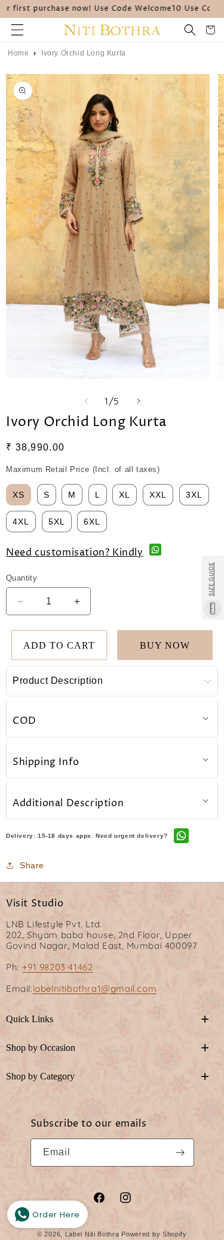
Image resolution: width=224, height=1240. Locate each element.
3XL (194, 494)
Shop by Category (107, 1076)
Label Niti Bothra (92, 1234)
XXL (158, 494)
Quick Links (107, 1019)
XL (124, 494)
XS (18, 494)
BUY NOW (165, 645)
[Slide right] (138, 401)
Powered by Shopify (154, 1234)
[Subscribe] (180, 1153)
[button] (17, 30)
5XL (56, 521)
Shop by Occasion (107, 1047)
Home (18, 53)
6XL (92, 521)
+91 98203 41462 (57, 967)
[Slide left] (86, 401)
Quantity (21, 577)
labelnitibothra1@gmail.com (95, 988)
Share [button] (32, 865)
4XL (21, 521)
